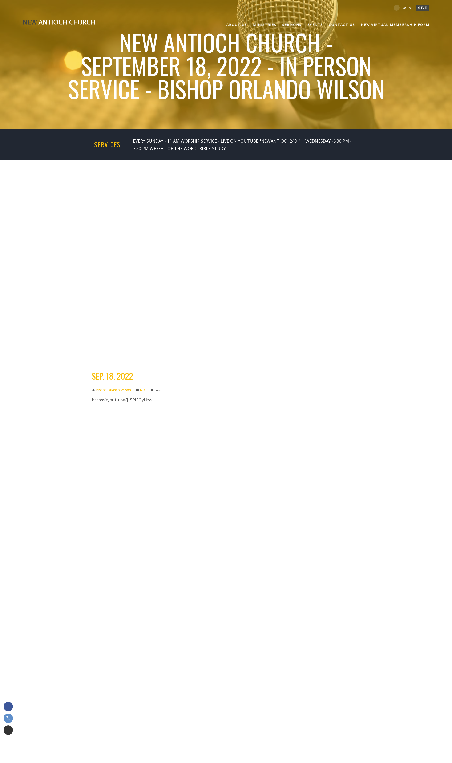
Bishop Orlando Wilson (113, 390)
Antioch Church (59, 22)
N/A (143, 390)
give (422, 7)
